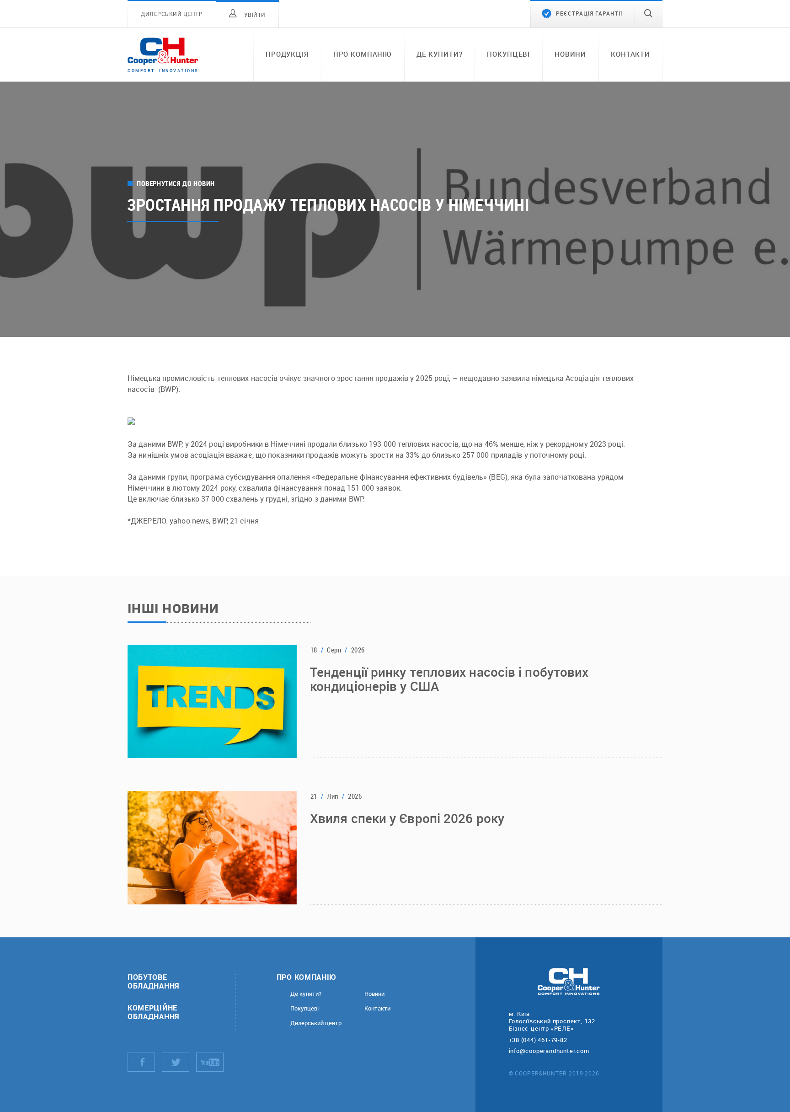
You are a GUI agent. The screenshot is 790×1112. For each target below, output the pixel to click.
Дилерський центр (316, 1023)
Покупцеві (508, 54)
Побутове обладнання (154, 981)
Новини (570, 54)
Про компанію (362, 54)
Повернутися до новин (176, 183)
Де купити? (439, 54)
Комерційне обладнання (154, 1012)
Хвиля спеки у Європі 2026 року (407, 819)
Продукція (287, 54)
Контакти (630, 54)
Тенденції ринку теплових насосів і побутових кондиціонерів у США (449, 679)
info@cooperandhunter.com (549, 1051)
